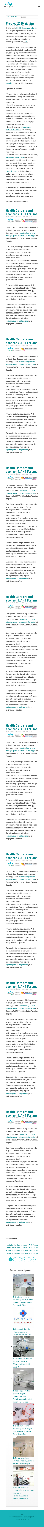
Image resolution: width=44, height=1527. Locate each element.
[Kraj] (34, 1259)
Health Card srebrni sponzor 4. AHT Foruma (21, 212)
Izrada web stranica (22, 1517)
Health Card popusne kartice (26, 28)
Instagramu (19, 157)
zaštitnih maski (11, 171)
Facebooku (10, 157)
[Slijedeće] (29, 1259)
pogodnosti (10, 83)
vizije (25, 42)
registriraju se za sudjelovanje (17, 321)
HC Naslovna (12, 17)
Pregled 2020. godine (20, 23)
